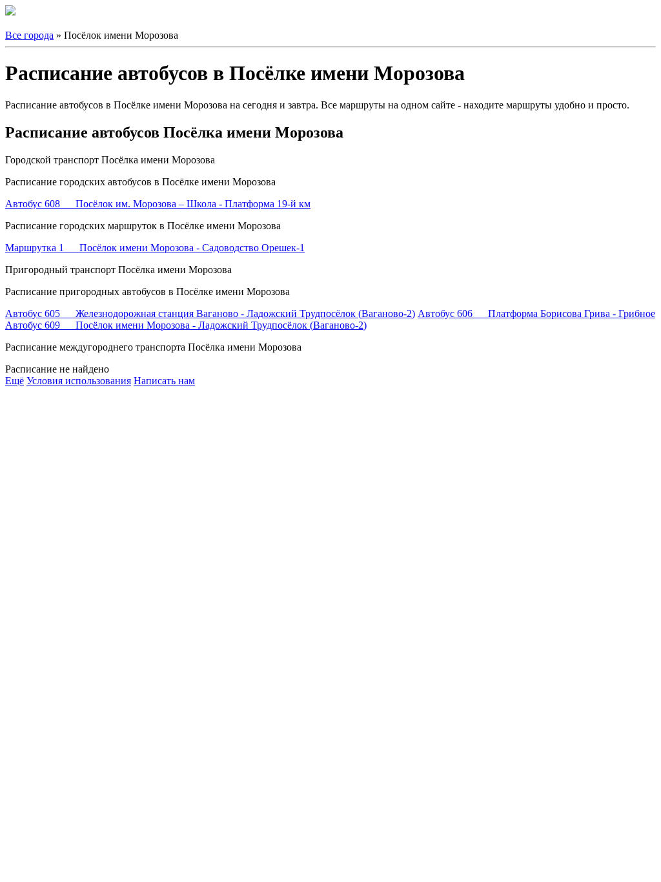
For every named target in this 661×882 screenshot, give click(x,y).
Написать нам (164, 380)
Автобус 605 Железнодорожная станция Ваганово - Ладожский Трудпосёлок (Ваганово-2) (210, 313)
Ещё (14, 380)
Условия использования (78, 380)
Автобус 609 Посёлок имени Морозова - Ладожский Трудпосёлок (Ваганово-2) (186, 325)
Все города (29, 35)
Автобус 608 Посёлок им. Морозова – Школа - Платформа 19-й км (157, 203)
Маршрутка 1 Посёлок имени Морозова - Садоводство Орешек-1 (155, 247)
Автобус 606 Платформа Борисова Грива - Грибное (536, 313)
